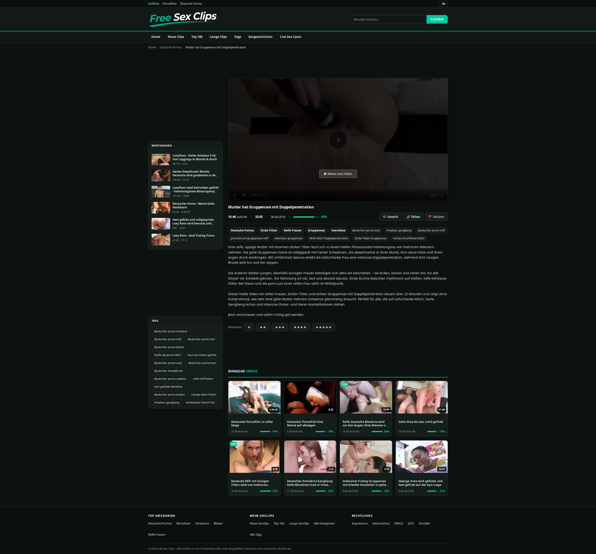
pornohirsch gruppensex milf (249, 238)
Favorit (390, 217)
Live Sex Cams (290, 37)
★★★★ (300, 327)
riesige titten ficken (203, 395)
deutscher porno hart (201, 339)
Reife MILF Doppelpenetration (328, 238)
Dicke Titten (269, 230)
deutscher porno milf (431, 230)
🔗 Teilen (413, 217)
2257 (411, 523)
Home (155, 37)
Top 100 (196, 37)
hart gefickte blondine (168, 387)
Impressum (360, 523)
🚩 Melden (436, 217)
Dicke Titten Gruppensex (370, 238)
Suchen (437, 19)
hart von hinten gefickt (202, 355)
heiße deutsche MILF (167, 355)
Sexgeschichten (260, 37)
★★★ (280, 327)
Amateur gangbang (398, 230)
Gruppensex (316, 230)
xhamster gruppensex (288, 238)
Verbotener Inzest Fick (200, 402)
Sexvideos (338, 230)
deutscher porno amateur (170, 331)
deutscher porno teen (202, 363)
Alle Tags (256, 534)
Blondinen (183, 523)
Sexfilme (153, 4)
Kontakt (424, 523)
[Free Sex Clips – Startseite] (182, 19)
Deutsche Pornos (191, 4)
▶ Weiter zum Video (338, 174)
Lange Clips (218, 37)
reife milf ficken (203, 379)
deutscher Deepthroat (168, 371)
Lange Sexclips (299, 523)
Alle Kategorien (324, 523)
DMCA (398, 523)
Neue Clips (176, 37)
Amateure (202, 523)
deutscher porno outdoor (170, 379)
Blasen (218, 523)
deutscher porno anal (366, 230)
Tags (237, 37)
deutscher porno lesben (169, 395)
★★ (263, 327)
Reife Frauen (292, 230)
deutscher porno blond (168, 347)
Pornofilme (170, 4)
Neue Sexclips (259, 523)
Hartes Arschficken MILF (409, 238)
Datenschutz (381, 523)
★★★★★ (323, 327)
